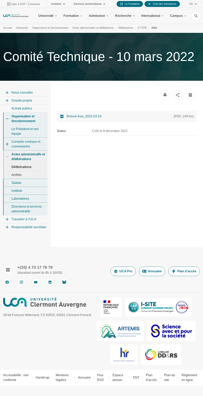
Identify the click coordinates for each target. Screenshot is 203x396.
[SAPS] (171, 331)
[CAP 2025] (158, 307)
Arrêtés (16, 175)
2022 (154, 27)
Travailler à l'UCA (23, 219)
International (150, 15)
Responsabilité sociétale (28, 227)
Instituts (56, 3)
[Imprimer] (165, 95)
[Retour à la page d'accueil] (16, 16)
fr (191, 4)
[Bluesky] (64, 282)
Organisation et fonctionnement (50, 27)
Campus (176, 15)
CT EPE (142, 27)
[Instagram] (21, 282)
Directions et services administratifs (26, 209)
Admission (97, 15)
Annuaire (155, 271)
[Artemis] (120, 331)
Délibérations (125, 27)
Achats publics (21, 108)
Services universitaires (88, 3)
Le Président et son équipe (25, 131)
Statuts (16, 182)
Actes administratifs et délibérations (93, 27)
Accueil (7, 27)
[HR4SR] (124, 355)
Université (46, 15)
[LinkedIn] (50, 282)
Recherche (123, 15)
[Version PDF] (190, 95)
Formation (71, 15)
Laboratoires (20, 198)
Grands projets (21, 100)
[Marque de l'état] (111, 307)
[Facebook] (7, 282)
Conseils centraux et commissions (25, 144)
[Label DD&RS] (161, 355)
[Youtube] (36, 282)
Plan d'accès (186, 271)
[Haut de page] (5, 390)
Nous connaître (22, 92)
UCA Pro (125, 271)
